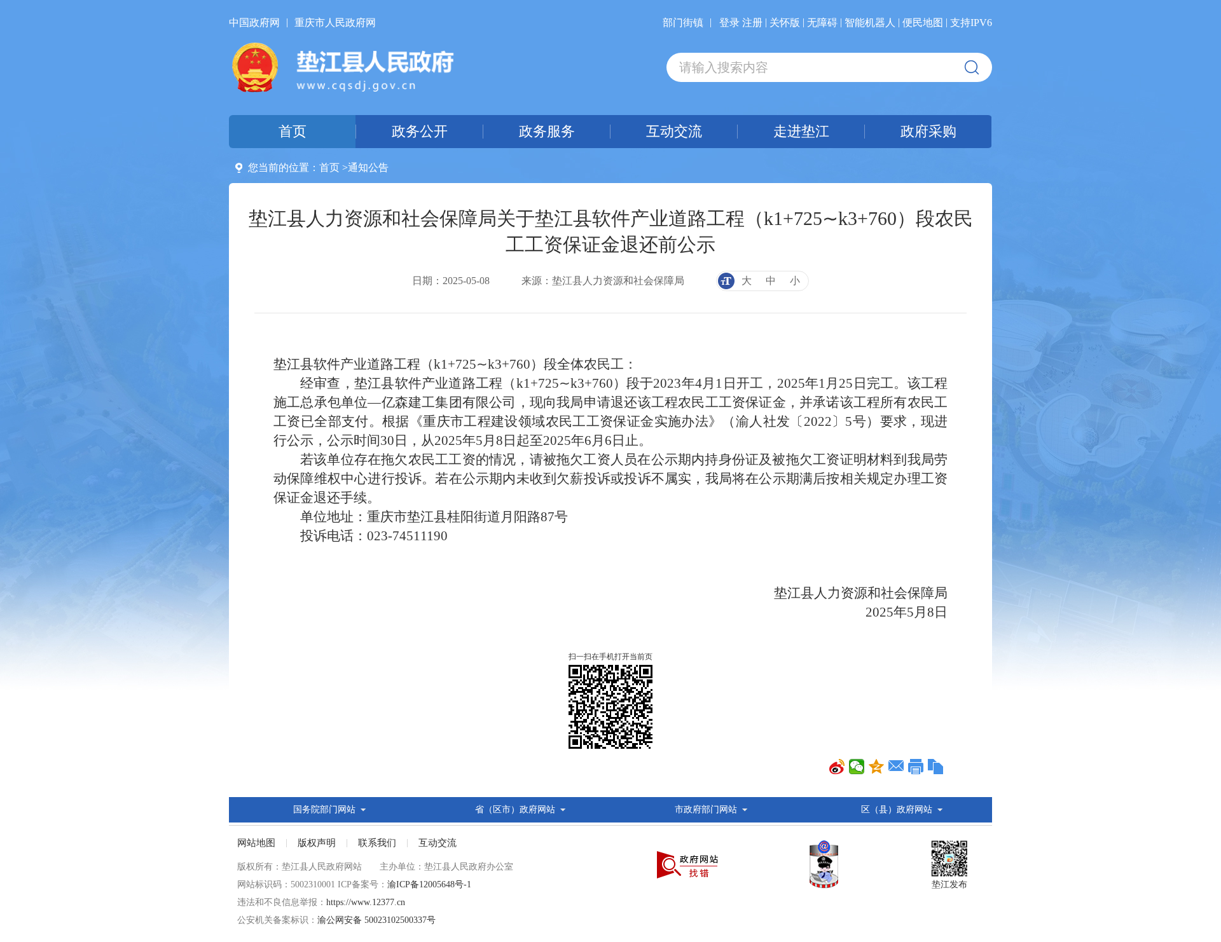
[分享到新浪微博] (837, 766)
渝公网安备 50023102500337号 (376, 920)
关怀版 (784, 22)
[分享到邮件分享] (896, 766)
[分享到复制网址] (936, 766)
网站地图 (256, 843)
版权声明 (317, 843)
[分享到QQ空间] (877, 766)
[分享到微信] (857, 766)
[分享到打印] (916, 766)
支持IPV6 (971, 22)
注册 (752, 22)
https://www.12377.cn (365, 902)
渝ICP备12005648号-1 (429, 884)
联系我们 (377, 843)
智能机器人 (870, 22)
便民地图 (922, 22)
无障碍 (822, 22)
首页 (329, 167)
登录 (729, 22)
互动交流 (437, 843)
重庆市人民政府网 (335, 22)
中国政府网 (254, 22)
